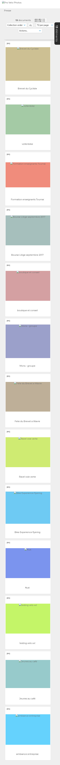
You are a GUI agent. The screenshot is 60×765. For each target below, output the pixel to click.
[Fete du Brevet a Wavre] (28, 396)
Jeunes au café (27, 698)
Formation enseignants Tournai (27, 199)
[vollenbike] (28, 119)
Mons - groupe (28, 365)
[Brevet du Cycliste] (28, 64)
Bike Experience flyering (28, 532)
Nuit (27, 587)
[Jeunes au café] (28, 674)
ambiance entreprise (27, 754)
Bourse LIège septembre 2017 (27, 255)
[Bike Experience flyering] (28, 507)
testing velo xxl (28, 643)
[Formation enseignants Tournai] (28, 175)
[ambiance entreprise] (28, 729)
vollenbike (27, 144)
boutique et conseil (27, 310)
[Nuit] (28, 563)
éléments (56, 33)
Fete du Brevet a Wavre (28, 421)
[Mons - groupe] (28, 341)
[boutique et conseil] (28, 285)
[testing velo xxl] (28, 618)
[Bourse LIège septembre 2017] (28, 230)
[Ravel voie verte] (28, 452)
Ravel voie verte (27, 476)
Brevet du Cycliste (28, 88)
